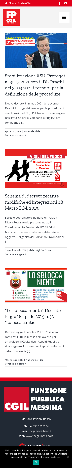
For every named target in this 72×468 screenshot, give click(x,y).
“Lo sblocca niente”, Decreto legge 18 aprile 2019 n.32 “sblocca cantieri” (33, 316)
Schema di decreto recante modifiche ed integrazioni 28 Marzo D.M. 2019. (34, 202)
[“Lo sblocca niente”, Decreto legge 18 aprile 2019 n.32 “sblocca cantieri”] (36, 285)
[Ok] (67, 457)
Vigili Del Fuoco (43, 250)
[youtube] (65, 3)
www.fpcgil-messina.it (39, 436)
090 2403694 (24, 3)
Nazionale (29, 131)
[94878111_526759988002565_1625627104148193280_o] (11, 10)
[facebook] (59, 3)
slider (38, 131)
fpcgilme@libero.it (40, 431)
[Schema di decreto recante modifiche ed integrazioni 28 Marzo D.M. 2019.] (36, 168)
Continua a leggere (14, 135)
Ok (36, 462)
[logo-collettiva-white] (36, 445)
